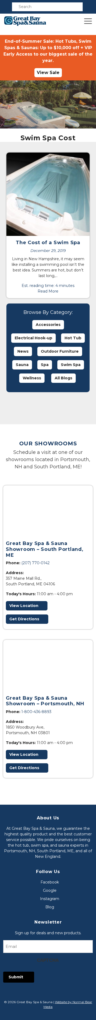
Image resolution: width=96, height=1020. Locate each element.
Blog (49, 907)
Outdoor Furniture (60, 351)
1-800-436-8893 (36, 711)
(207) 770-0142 (35, 562)
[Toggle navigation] (88, 21)
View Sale (48, 72)
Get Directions (24, 619)
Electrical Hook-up (33, 338)
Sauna (22, 364)
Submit (16, 977)
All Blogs (63, 378)
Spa (45, 364)
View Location (23, 605)
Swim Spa (71, 364)
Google (50, 890)
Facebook (50, 882)
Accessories (48, 324)
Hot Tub (73, 338)
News (23, 351)
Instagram (49, 898)
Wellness (32, 378)
